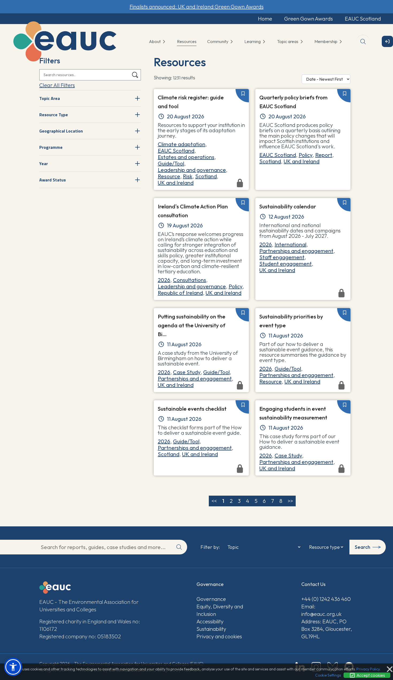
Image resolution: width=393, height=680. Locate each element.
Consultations (189, 280)
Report (323, 154)
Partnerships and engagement (296, 250)
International (290, 244)
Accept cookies (370, 675)
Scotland (206, 176)
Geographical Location (61, 131)
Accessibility (210, 621)
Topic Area (49, 98)
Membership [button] (326, 41)
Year (43, 163)
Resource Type (53, 114)
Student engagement (285, 263)
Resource (169, 176)
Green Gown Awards (308, 18)
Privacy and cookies (219, 636)
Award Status (52, 179)
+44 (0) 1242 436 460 (326, 599)
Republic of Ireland (180, 292)
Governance (211, 599)
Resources (186, 41)
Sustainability (211, 628)
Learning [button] (252, 41)
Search (362, 547)
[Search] (135, 75)
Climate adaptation (181, 144)
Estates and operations (186, 157)
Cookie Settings (328, 675)
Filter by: (210, 547)
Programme (51, 147)
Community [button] (218, 41)
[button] (13, 667)
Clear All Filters (57, 85)
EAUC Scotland (363, 18)
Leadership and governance (192, 169)
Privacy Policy (368, 669)
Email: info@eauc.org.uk (321, 610)
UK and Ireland (301, 161)
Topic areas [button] (288, 41)
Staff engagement (282, 257)
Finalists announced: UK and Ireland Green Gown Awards (197, 6)
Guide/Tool (171, 163)
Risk (187, 176)
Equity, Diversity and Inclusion (219, 610)
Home (265, 18)
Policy (306, 154)
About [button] (155, 41)
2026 (164, 280)
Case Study (187, 372)
